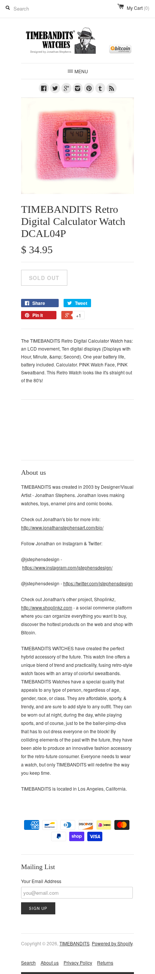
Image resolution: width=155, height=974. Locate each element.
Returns (105, 962)
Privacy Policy (78, 962)
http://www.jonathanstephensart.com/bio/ (62, 527)
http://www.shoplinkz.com (46, 607)
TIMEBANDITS (74, 943)
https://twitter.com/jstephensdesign (98, 583)
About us (50, 962)
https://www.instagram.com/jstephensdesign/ (67, 567)
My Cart (138, 8)
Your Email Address (41, 881)
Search (28, 962)
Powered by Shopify (112, 943)
